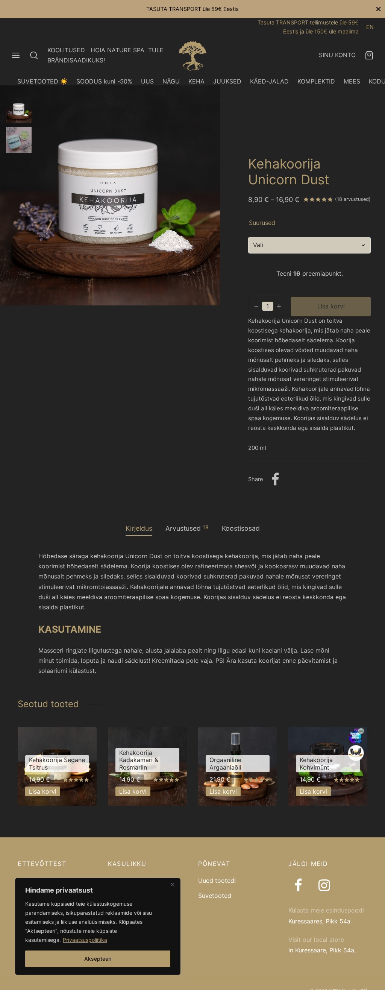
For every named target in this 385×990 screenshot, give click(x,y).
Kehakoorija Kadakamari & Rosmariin (138, 760)
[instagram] (324, 886)
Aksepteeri (97, 958)
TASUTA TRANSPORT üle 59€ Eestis (192, 9)
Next (212, 195)
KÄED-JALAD (269, 81)
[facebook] (298, 886)
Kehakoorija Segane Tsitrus (57, 763)
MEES (352, 81)
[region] (97, 926)
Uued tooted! (217, 880)
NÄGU (171, 81)
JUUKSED (227, 81)
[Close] (172, 884)
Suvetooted (214, 895)
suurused (262, 222)
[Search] (33, 55)
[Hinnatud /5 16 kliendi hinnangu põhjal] (318, 198)
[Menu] (15, 55)
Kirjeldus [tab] (139, 528)
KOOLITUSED (66, 50)
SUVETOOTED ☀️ (42, 81)
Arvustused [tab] (187, 528)
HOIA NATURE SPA (117, 50)
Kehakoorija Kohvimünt (316, 763)
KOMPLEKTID (316, 81)
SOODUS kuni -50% (104, 81)
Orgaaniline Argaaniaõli (225, 763)
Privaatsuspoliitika (85, 940)
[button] (42, 791)
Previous (7, 195)
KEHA (196, 81)
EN (370, 27)
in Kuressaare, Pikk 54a (321, 950)
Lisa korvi (331, 306)
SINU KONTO (337, 55)
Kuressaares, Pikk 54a (319, 921)
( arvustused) (353, 199)
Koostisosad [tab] (241, 528)
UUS (147, 81)
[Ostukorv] (369, 55)
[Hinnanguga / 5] (76, 779)
